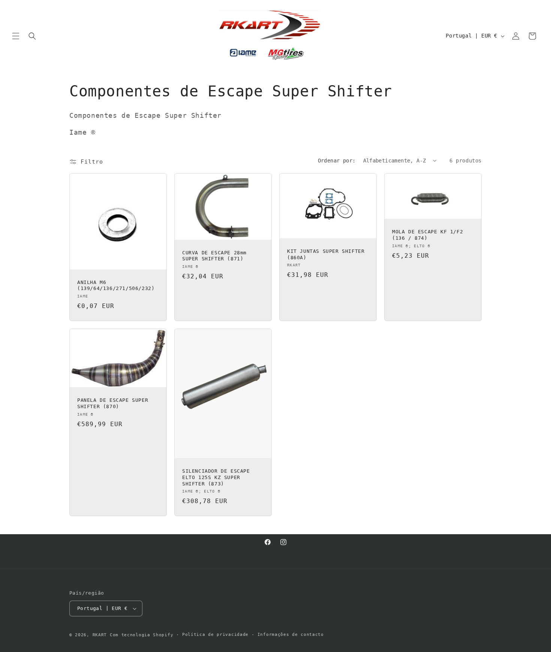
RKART (100, 634)
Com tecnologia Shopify (141, 634)
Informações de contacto (291, 634)
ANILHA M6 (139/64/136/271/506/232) (115, 285)
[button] (15, 36)
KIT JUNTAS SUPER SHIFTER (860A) (325, 254)
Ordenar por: (337, 161)
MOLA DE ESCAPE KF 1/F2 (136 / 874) (427, 235)
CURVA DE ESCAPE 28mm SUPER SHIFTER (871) (214, 255)
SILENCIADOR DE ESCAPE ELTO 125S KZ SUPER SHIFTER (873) (216, 477)
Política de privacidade (215, 634)
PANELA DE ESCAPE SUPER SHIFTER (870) (112, 403)
